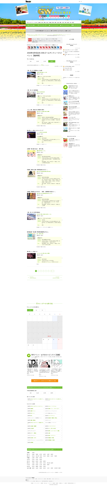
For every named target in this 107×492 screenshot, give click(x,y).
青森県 (37, 454)
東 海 (28, 461)
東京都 (33, 456)
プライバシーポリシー (37, 483)
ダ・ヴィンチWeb (32, 481)
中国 (65, 22)
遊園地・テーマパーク (75, 25)
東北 (42, 22)
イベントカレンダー (43, 25)
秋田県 (44, 454)
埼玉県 (44, 456)
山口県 (41, 464)
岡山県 (37, 464)
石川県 (45, 61)
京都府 (37, 462)
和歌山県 (48, 462)
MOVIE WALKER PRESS (45, 481)
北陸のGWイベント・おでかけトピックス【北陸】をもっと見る (45, 380)
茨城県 (55, 456)
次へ (51, 270)
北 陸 (28, 459)
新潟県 (41, 457)
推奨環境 (42, 483)
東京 (47, 22)
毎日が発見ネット (51, 481)
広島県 (33, 464)
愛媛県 (37, 466)
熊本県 (44, 468)
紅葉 (53, 478)
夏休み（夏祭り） (49, 478)
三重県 (41, 461)
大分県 (48, 468)
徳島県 (41, 466)
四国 (68, 22)
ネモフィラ (34, 38)
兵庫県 (41, 462)
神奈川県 (37, 456)
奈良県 (44, 462)
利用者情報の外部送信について (71, 483)
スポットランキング (65, 25)
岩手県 (41, 454)
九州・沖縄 (72, 22)
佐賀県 (37, 468)
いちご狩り (33, 478)
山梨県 (33, 457)
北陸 (58, 22)
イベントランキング (54, 25)
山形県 (48, 454)
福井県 (52, 392)
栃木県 (52, 456)
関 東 (28, 456)
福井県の (35, 406)
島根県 (48, 464)
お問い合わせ (45, 483)
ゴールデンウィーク (40, 478)
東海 (53, 22)
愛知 (55, 22)
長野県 (37, 457)
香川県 (33, 466)
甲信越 (50, 22)
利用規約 (32, 483)
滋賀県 (52, 462)
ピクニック (43, 38)
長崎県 (41, 468)
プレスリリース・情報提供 (51, 483)
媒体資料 (57, 483)
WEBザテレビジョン (38, 481)
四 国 (28, 466)
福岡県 (33, 468)
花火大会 (45, 478)
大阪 (63, 22)
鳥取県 (44, 464)
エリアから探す (32, 25)
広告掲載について (61, 483)
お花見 (36, 478)
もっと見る (77, 57)
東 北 (28, 454)
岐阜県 (37, 461)
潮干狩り (38, 38)
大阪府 (33, 462)
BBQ (47, 38)
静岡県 (44, 461)
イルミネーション (57, 478)
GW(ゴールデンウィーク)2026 (32, 22)
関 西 (28, 462)
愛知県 (33, 461)
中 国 (28, 464)
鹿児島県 (56, 468)
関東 (45, 22)
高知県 (44, 466)
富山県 (37, 61)
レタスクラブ (27, 481)
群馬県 (48, 456)
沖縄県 (59, 468)
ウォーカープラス (28, 478)
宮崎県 (52, 468)
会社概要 (65, 483)
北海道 (39, 22)
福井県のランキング (35, 399)
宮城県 (33, 454)
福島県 (52, 454)
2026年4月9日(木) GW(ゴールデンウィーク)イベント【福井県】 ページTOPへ (50, 472)
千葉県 (41, 456)
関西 (60, 22)
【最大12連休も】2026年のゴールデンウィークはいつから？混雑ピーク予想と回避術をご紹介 (46, 41)
